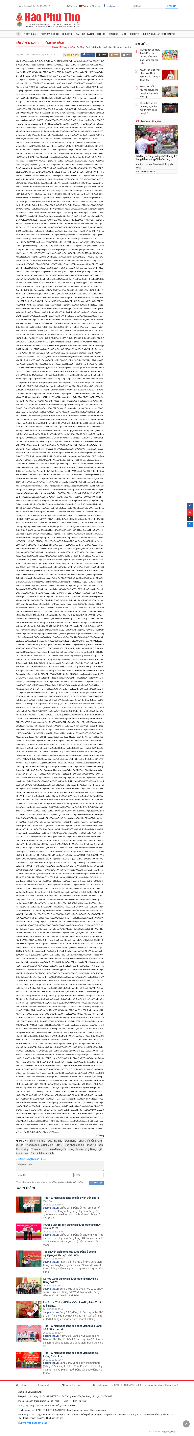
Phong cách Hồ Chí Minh (39, 1144)
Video (85, 6)
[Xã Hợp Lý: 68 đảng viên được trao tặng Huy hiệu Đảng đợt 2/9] (29, 1286)
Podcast (97, 6)
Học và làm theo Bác (122, 47)
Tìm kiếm (171, 6)
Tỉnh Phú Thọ (37, 1140)
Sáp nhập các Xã (74, 1144)
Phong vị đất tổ (50, 34)
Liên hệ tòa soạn (72, 1385)
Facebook (110, 6)
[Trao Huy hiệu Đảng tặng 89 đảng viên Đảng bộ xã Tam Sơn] (29, 1205)
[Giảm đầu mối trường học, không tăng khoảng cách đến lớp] (170, 91)
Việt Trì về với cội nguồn (148, 121)
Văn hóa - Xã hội (85, 34)
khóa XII (91, 1144)
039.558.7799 (42, 1405)
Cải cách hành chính (42, 1153)
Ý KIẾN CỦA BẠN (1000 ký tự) (31, 1159)
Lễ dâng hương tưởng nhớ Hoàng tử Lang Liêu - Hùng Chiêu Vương (156, 158)
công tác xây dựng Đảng (82, 1149)
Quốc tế (134, 34)
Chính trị (67, 34)
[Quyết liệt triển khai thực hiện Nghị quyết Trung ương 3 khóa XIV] (170, 74)
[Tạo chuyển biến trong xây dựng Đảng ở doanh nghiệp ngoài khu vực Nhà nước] (29, 1259)
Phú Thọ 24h (30, 34)
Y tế (124, 34)
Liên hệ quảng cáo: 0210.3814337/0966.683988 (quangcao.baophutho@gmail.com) (136, 1385)
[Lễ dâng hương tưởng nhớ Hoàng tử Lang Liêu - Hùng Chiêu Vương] (156, 139)
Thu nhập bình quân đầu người (48, 1149)
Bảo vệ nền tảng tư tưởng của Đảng (40, 42)
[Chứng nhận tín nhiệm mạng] (32, 1422)
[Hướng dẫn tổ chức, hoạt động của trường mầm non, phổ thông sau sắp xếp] (170, 54)
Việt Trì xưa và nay (145, 171)
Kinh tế (101, 34)
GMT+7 (33, 6)
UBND (59, 1144)
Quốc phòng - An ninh (154, 34)
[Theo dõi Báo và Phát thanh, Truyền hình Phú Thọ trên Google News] (71, 55)
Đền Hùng (70, 1140)
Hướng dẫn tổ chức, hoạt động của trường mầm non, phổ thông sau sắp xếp (150, 56)
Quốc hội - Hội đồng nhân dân (99, 47)
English (73, 6)
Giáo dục (113, 34)
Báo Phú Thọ (55, 1140)
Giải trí (171, 34)
